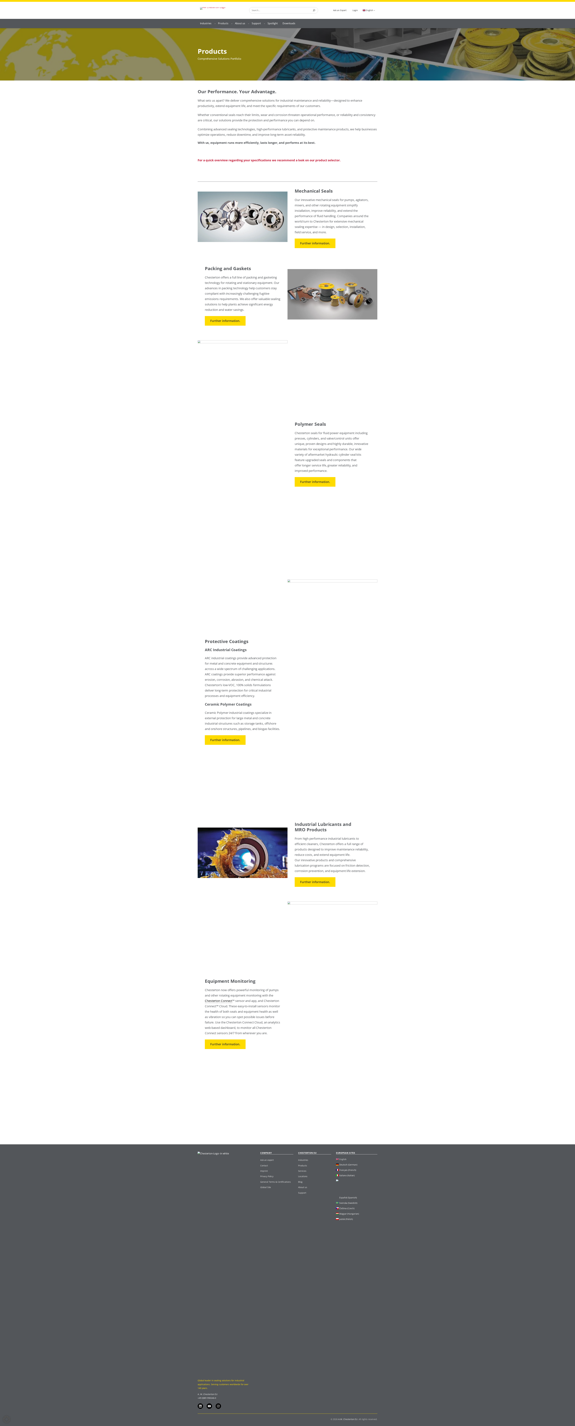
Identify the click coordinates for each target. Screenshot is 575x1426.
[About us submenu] (248, 23)
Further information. (315, 243)
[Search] (314, 10)
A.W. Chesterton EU (347, 1419)
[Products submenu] (231, 23)
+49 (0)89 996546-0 (207, 1398)
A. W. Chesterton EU (207, 1394)
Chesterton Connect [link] (218, 1001)
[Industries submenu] (215, 23)
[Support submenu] (264, 23)
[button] (6, 1419)
